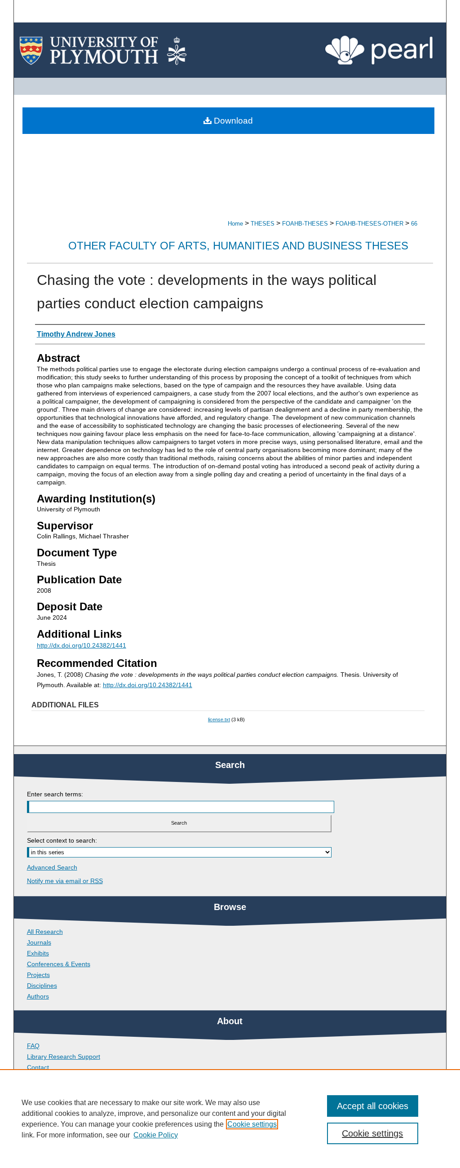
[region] (230, 1118)
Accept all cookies (372, 1106)
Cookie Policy (155, 1135)
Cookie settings (252, 1124)
